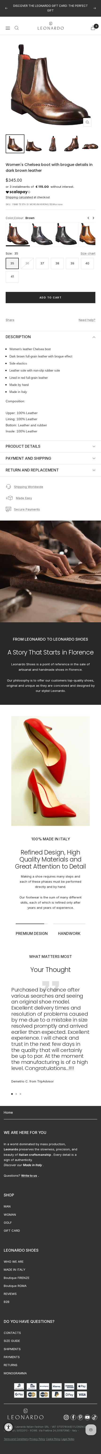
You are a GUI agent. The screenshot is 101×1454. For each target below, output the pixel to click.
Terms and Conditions (16, 1439)
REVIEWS (10, 1294)
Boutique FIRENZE (16, 1278)
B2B (6, 1302)
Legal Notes (67, 1439)
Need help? (87, 320)
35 (12, 263)
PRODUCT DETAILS (23, 446)
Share (10, 320)
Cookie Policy (53, 1439)
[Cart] (93, 28)
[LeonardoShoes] (25, 1414)
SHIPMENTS (12, 1349)
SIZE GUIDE (12, 1341)
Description (18, 336)
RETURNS (10, 1365)
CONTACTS (12, 1333)
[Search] (17, 28)
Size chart (88, 253)
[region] (50, 234)
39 (72, 263)
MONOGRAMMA (15, 1373)
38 (57, 263)
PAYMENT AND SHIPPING (28, 458)
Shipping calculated (19, 197)
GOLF (8, 1222)
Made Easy (24, 498)
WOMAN (10, 1214)
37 (42, 263)
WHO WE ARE (13, 1261)
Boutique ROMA (15, 1286)
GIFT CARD (12, 1230)
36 (27, 263)
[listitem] (18, 234)
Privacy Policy (37, 1439)
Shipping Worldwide (28, 487)
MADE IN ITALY (14, 1269)
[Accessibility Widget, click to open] (8, 1427)
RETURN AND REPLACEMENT (32, 470)
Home (8, 1112)
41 (12, 276)
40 (87, 263)
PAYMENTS (12, 1357)
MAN (7, 1206)
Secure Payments (27, 509)
